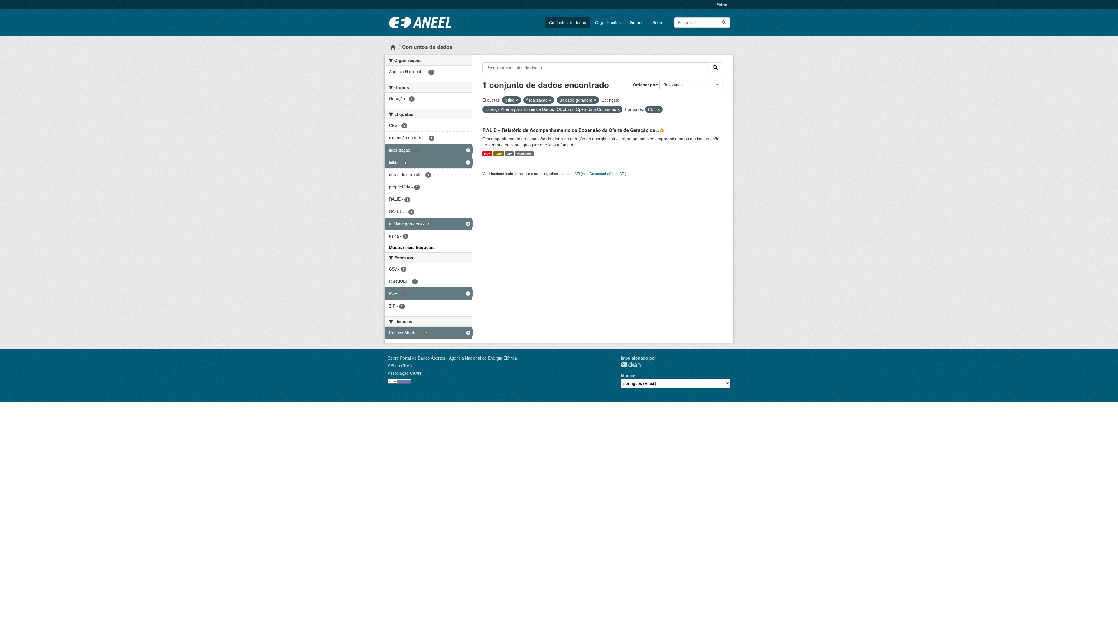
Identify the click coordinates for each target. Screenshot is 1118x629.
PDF (487, 153)
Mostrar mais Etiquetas (412, 247)
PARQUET (524, 153)
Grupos (636, 22)
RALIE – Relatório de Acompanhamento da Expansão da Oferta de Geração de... (571, 130)
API (577, 173)
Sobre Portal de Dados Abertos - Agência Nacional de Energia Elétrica (452, 358)
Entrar (721, 4)
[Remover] (517, 100)
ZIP (509, 153)
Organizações (608, 22)
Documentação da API (607, 173)
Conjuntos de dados (567, 22)
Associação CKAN (404, 373)
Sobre (658, 22)
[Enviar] (724, 22)
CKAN (631, 365)
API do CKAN (400, 365)
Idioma (627, 375)
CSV (499, 153)
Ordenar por (645, 85)
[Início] (393, 46)
